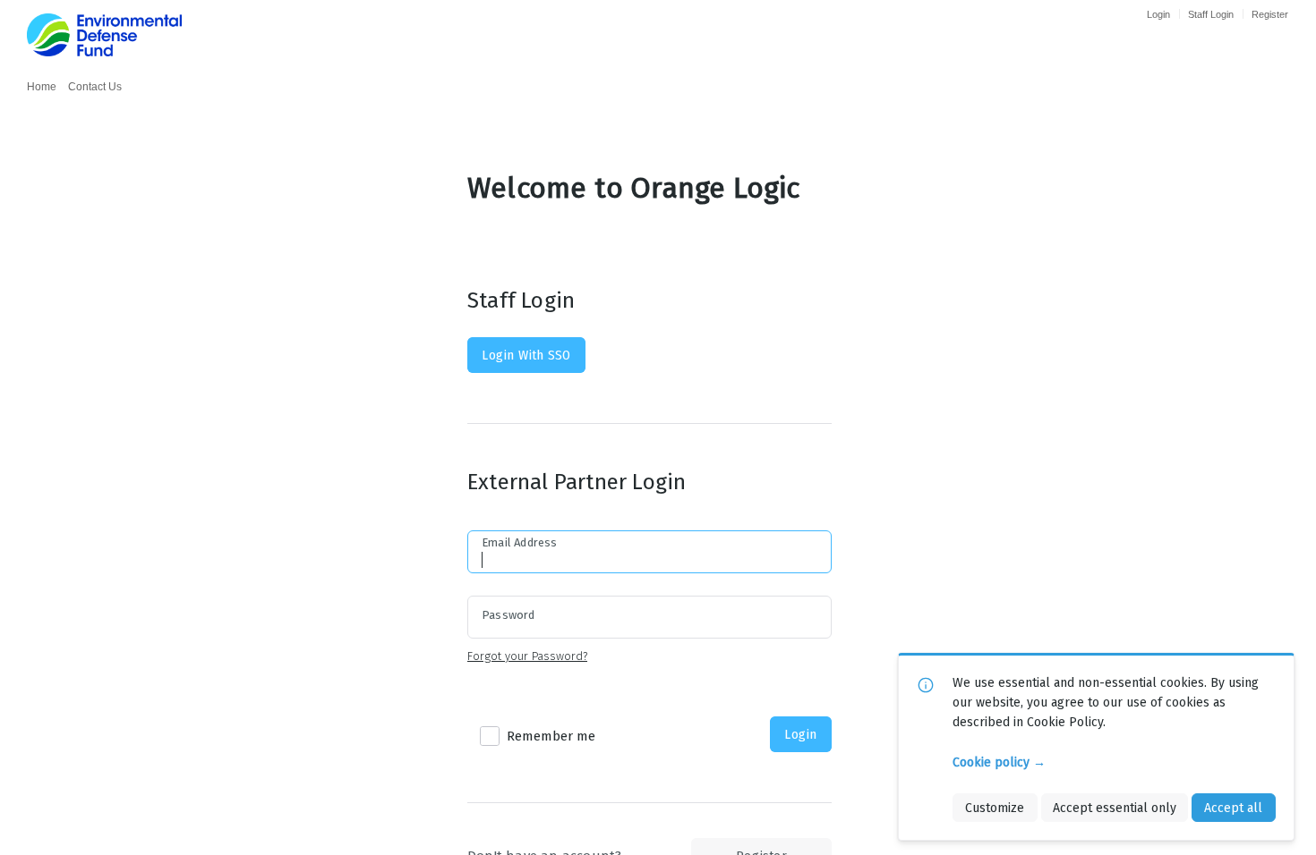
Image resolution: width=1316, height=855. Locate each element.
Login (1158, 14)
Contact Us (95, 86)
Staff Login (1211, 14)
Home (41, 86)
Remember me (551, 736)
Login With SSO (526, 355)
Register (1270, 14)
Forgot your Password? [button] (527, 656)
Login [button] (800, 734)
